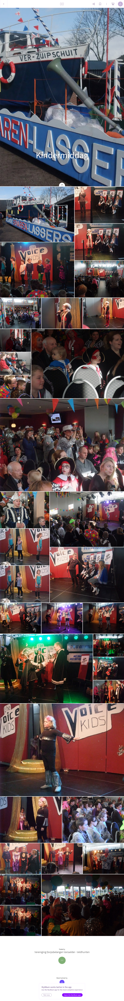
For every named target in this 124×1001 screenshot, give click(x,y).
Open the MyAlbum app (72, 995)
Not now (46, 995)
